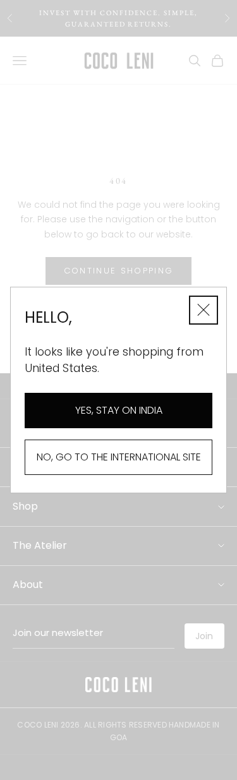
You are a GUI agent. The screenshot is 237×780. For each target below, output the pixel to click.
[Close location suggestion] (203, 310)
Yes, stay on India (118, 410)
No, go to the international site (119, 457)
